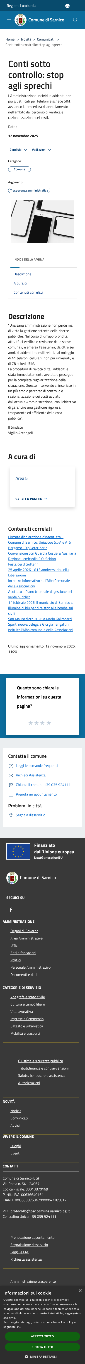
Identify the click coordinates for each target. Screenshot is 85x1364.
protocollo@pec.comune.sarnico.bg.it (40, 1211)
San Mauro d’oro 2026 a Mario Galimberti (40, 619)
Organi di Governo (24, 931)
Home (10, 39)
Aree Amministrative (26, 938)
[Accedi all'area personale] (67, 5)
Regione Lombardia (21, 5)
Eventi (15, 1153)
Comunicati (45, 39)
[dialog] (42, 1325)
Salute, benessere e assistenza (41, 1075)
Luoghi (15, 1146)
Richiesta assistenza (26, 1259)
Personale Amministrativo (30, 967)
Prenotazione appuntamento (32, 1237)
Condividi (16, 149)
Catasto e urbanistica (26, 1026)
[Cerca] (75, 20)
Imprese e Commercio (27, 1018)
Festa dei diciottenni (23, 564)
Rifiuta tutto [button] (42, 1347)
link (19, 1327)
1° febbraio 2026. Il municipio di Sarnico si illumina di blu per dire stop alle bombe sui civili (40, 608)
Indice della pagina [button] (29, 259)
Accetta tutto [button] (42, 1336)
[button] (42, 1356)
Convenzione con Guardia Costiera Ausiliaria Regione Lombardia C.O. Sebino (42, 555)
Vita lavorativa (21, 1011)
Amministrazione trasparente (33, 1281)
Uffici (14, 945)
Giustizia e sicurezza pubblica (40, 1061)
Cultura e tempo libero (27, 1004)
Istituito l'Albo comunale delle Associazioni (40, 629)
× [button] (80, 1290)
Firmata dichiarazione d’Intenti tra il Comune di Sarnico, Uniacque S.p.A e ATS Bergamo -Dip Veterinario (39, 542)
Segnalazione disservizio (29, 1244)
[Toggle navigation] (9, 19)
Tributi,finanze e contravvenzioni (43, 1068)
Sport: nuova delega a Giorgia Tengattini (39, 624)
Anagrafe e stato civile (27, 997)
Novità (26, 39)
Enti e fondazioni (23, 952)
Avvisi (15, 1125)
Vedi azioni (39, 149)
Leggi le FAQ (19, 1252)
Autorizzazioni (29, 1082)
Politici (15, 960)
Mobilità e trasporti (25, 1033)
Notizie (15, 1110)
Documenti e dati (23, 974)
